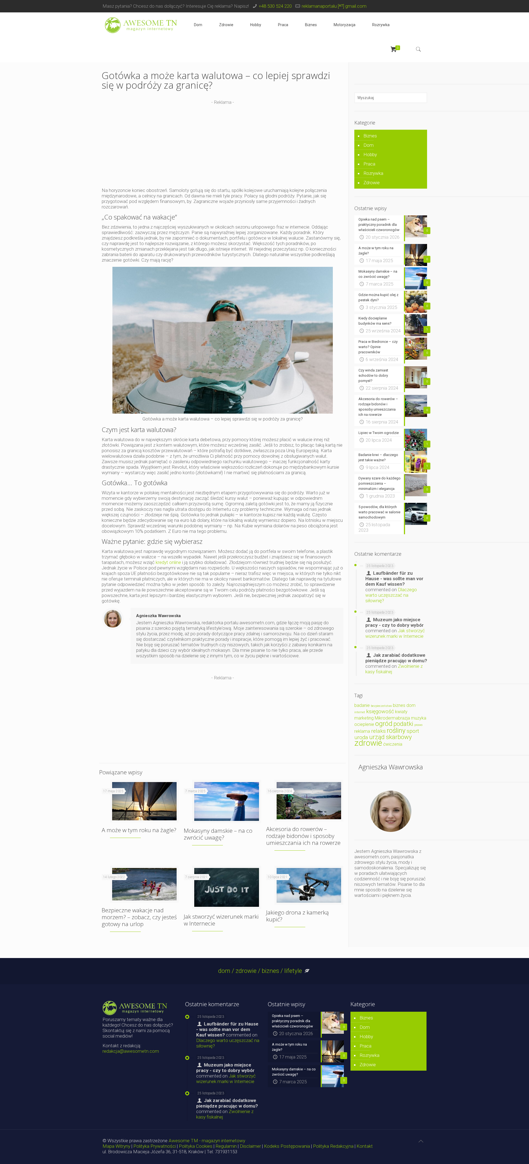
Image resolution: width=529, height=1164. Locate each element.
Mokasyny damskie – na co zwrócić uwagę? (218, 834)
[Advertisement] (222, 143)
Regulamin (226, 1146)
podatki (403, 723)
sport (413, 731)
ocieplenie (364, 724)
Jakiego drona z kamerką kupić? (297, 915)
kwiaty (401, 711)
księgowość (380, 711)
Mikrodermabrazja (392, 718)
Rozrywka (373, 173)
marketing (364, 718)
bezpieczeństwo (381, 706)
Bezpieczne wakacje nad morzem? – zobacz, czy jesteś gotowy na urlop (139, 917)
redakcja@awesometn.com (130, 1051)
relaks (378, 731)
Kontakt (365, 1146)
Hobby (370, 154)
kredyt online (168, 562)
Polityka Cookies (195, 1146)
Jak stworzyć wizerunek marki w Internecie (221, 920)
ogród (383, 724)
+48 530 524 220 (275, 6)
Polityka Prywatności (154, 1146)
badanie (362, 705)
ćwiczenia (392, 744)
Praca (369, 164)
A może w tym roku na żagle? (139, 830)
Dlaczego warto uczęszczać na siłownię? (391, 595)
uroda (361, 737)
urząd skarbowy (390, 736)
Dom (368, 145)
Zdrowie (371, 182)
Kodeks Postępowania (287, 1146)
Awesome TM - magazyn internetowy (207, 1140)
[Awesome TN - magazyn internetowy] (141, 24)
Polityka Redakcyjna (333, 1146)
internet (359, 712)
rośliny (396, 730)
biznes (399, 705)
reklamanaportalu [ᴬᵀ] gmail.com (334, 6)
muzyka (418, 718)
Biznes (370, 136)
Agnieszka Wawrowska (158, 615)
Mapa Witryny (116, 1146)
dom (410, 705)
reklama (362, 731)
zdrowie (368, 743)
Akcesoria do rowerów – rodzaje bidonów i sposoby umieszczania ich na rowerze (303, 835)
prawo (418, 725)
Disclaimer (250, 1146)
